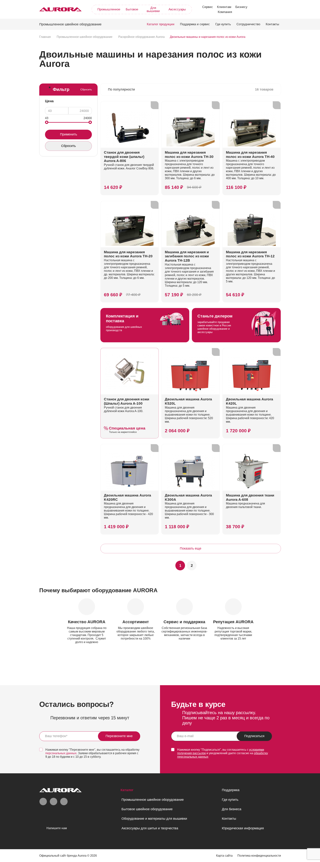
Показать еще (190, 548)
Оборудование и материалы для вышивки (154, 818)
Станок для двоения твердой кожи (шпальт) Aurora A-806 (124, 156)
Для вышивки (153, 9)
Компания (225, 12)
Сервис (207, 7)
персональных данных (60, 753)
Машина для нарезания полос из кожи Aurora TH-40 (250, 154)
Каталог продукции (160, 24)
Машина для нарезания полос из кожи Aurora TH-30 (189, 154)
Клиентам (224, 7)
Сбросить (86, 89)
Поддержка (230, 790)
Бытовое (132, 9)
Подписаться (254, 736)
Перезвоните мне (119, 736)
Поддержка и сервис (195, 24)
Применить (68, 134)
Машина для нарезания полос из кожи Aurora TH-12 (250, 254)
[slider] (46, 122)
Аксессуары (177, 9)
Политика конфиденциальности (259, 855)
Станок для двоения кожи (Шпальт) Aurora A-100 (126, 401)
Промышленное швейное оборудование (152, 800)
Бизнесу (241, 7)
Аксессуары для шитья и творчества (149, 828)
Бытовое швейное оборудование (147, 809)
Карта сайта (224, 855)
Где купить (223, 24)
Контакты (272, 24)
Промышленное (108, 9)
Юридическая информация (243, 828)
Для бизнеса (231, 809)
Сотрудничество (248, 24)
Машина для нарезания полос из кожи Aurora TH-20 (128, 254)
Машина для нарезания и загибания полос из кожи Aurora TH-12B (187, 256)
